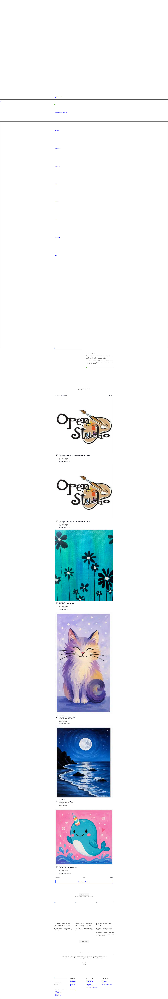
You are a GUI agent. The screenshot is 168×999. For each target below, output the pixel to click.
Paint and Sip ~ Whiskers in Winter (67, 717)
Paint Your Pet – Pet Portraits (92, 987)
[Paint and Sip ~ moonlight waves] (84, 762)
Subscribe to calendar (83, 881)
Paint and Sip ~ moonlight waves (67, 801)
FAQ (55, 97)
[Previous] (57, 957)
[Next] (111, 957)
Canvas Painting (89, 980)
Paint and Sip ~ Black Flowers (66, 603)
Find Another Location (59, 96)
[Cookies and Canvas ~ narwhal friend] (84, 837)
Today (84, 877)
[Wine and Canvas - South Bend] (64, 112)
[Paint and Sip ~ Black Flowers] (84, 565)
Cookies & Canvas (89, 981)
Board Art (88, 982)
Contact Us (72, 984)
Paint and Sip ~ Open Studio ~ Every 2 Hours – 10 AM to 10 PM (74, 455)
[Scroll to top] (0, 998)
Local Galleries (73, 982)
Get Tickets (61, 461)
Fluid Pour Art (88, 984)
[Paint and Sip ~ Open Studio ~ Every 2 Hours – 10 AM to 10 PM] (84, 425)
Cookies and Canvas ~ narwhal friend (68, 867)
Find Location (73, 980)
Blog (71, 985)
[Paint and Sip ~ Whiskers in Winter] (84, 663)
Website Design (73, 990)
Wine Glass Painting (90, 985)
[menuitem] (84, 96)
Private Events (73, 981)
